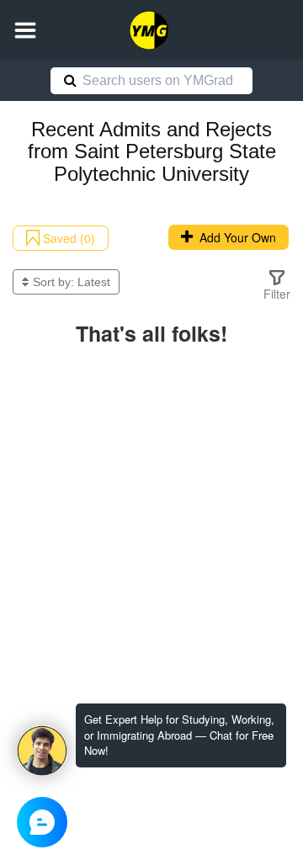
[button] (25, 30)
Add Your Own (234, 237)
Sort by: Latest (71, 282)
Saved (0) (67, 238)
